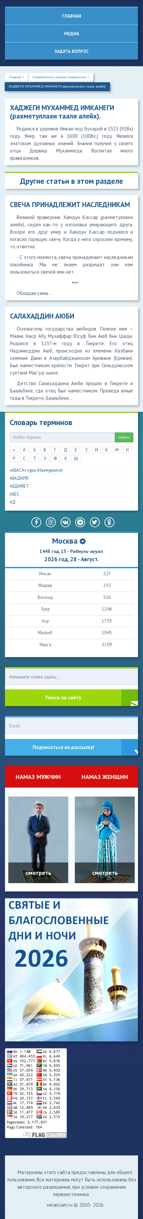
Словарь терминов (41, 422)
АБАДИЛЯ (19, 478)
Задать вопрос (72, 51)
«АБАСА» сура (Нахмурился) (36, 470)
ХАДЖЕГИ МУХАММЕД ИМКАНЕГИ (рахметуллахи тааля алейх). (57, 86)
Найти (124, 437)
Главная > (16, 77)
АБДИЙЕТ (19, 486)
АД (13, 502)
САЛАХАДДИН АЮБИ (42, 316)
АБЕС (14, 494)
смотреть (38, 872)
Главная (71, 16)
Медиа (71, 34)
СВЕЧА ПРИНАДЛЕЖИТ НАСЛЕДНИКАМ (70, 204)
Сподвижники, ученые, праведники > (61, 77)
